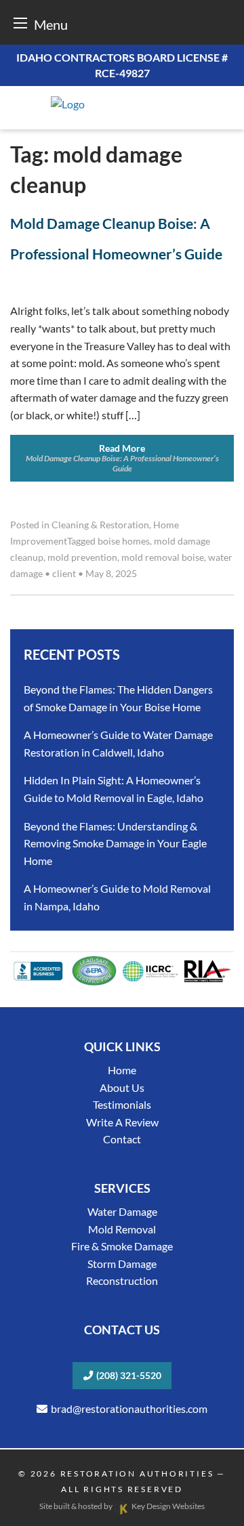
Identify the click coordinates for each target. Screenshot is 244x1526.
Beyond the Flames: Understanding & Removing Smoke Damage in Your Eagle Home (115, 843)
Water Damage (122, 1211)
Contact (122, 1138)
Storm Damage (122, 1263)
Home (122, 1069)
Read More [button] (122, 457)
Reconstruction (122, 1280)
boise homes (124, 541)
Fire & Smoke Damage (122, 1245)
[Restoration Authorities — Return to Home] (122, 104)
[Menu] (20, 22)
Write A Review (122, 1122)
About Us (122, 1087)
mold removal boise (162, 557)
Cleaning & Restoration (100, 525)
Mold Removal (122, 1229)
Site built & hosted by (121, 1506)
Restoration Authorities (137, 1473)
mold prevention (82, 557)
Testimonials (122, 1104)
